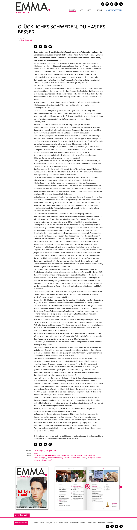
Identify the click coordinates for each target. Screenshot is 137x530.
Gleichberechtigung (40, 458)
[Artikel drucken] (50, 46)
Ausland (79, 455)
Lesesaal (98, 10)
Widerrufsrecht (63, 523)
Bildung (73, 455)
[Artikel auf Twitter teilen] (40, 46)
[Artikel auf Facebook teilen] (35, 46)
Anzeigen (49, 523)
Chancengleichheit (63, 455)
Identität (67, 458)
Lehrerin (83, 458)
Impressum (101, 523)
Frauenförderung (89, 455)
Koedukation (75, 458)
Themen (72, 10)
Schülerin (37, 460)
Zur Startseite (22, 515)
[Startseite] (33, 7)
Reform (98, 458)
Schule (36, 455)
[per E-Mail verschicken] (45, 46)
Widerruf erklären (21, 523)
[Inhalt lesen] (87, 486)
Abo (81, 10)
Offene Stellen (91, 523)
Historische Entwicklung (55, 458)
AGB (55, 523)
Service (82, 523)
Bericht (36, 453)
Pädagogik (91, 458)
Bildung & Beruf (46, 460)
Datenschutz (74, 523)
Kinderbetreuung (50, 455)
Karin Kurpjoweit (26, 40)
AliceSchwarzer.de (114, 10)
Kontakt (110, 523)
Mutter (41, 455)
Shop (89, 10)
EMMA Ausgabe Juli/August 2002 (45, 451)
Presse (42, 523)
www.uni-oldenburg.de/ (49, 439)
